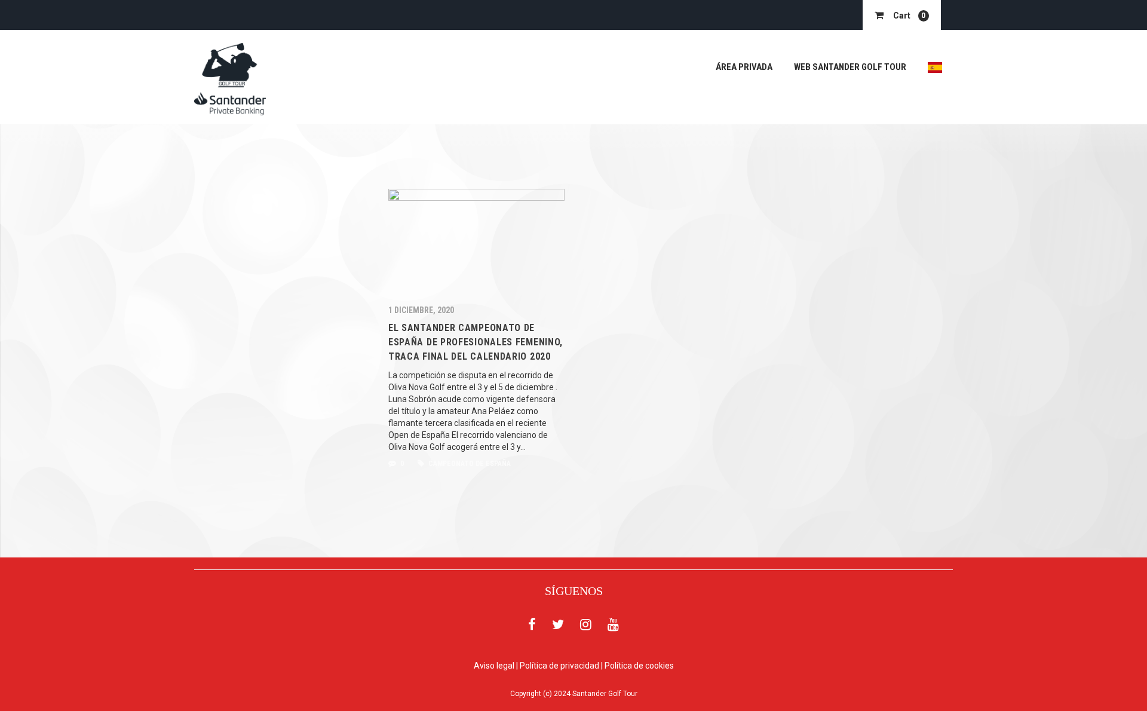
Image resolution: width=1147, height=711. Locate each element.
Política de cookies (639, 665)
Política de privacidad (559, 665)
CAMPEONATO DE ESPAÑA (469, 463)
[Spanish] (935, 67)
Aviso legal (494, 665)
